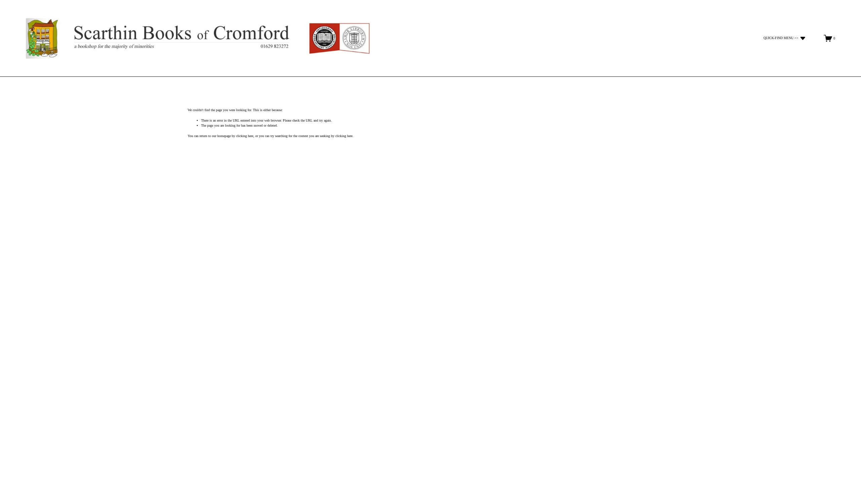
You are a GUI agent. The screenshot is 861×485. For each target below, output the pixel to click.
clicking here (244, 136)
